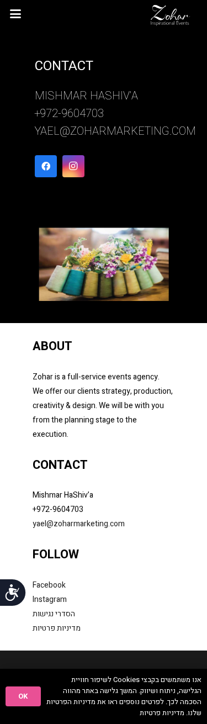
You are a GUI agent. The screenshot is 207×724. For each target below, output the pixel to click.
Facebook (49, 585)
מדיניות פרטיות (57, 628)
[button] (15, 13)
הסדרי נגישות (54, 614)
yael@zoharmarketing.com (115, 131)
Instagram (50, 599)
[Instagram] (73, 166)
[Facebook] (46, 166)
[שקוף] (171, 14)
